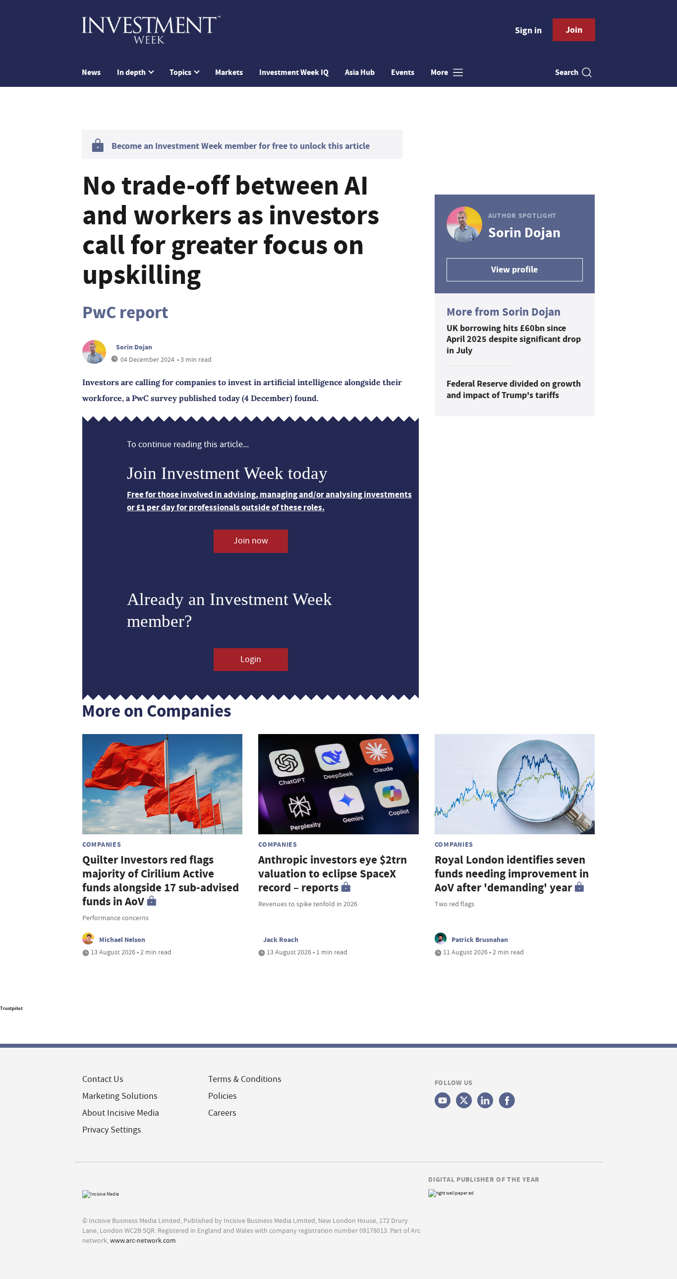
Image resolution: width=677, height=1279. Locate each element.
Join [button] (573, 30)
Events (402, 72)
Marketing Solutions (120, 1096)
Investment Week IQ (294, 72)
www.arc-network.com (143, 1240)
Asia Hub (360, 72)
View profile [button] (514, 269)
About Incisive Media (120, 1113)
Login (250, 659)
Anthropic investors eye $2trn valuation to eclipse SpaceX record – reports (332, 873)
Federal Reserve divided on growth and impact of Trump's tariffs (514, 389)
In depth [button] (132, 72)
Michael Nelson (122, 939)
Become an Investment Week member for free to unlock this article (241, 145)
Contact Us (102, 1079)
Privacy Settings (111, 1130)
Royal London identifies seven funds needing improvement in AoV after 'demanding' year (512, 873)
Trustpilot (11, 1008)
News (91, 72)
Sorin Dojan (134, 347)
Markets (229, 72)
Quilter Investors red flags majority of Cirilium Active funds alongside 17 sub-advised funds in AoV (160, 880)
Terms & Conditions (245, 1079)
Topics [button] (181, 72)
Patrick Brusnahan (479, 939)
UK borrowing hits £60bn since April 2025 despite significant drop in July (514, 339)
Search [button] (566, 72)
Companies (101, 844)
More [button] (440, 72)
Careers (222, 1113)
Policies (222, 1096)
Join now (250, 540)
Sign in (528, 30)
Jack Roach (280, 939)
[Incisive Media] (100, 1193)
